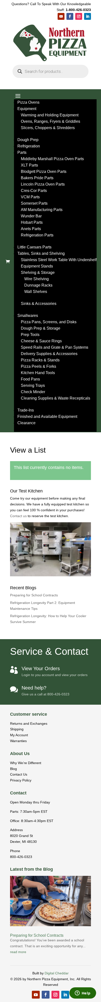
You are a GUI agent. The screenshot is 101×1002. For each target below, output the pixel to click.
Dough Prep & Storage (40, 328)
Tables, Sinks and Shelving (41, 253)
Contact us (19, 516)
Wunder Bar (31, 216)
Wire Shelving (36, 279)
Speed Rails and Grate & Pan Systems (54, 347)
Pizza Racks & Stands (40, 360)
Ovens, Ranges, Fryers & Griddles (50, 121)
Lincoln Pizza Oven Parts (43, 184)
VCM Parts (30, 197)
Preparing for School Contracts (34, 595)
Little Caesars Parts (34, 247)
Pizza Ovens (28, 102)
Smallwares (27, 315)
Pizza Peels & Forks (38, 366)
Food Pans (30, 379)
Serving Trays (33, 385)
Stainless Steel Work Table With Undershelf (59, 260)
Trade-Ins (25, 410)
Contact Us (18, 774)
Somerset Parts (34, 203)
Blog (13, 769)
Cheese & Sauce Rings (41, 341)
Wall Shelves (35, 291)
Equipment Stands (37, 266)
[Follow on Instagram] (78, 16)
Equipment (26, 109)
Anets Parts (31, 229)
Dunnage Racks (38, 285)
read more (18, 952)
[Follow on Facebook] (69, 16)
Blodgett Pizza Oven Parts (43, 171)
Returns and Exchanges (28, 723)
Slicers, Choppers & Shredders (48, 128)
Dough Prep (27, 140)
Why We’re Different (25, 763)
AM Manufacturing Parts (42, 210)
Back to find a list (30, 473)
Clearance (26, 423)
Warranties (18, 741)
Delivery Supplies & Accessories (49, 354)
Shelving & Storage (38, 272)
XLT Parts (29, 165)
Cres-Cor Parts (34, 191)
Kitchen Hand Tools (38, 373)
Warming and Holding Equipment (49, 115)
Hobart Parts (32, 222)
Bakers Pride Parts (37, 178)
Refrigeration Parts (37, 235)
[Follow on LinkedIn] (87, 16)
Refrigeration (28, 146)
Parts (21, 152)
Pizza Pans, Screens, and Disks (48, 322)
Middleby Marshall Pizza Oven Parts (52, 159)
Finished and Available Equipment (47, 416)
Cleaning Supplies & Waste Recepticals (55, 398)
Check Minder (33, 392)
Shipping (17, 729)
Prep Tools (30, 335)
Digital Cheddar (57, 973)
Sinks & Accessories (38, 303)
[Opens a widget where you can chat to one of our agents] (82, 993)
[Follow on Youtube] (61, 16)
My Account (19, 735)
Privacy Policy (20, 780)
